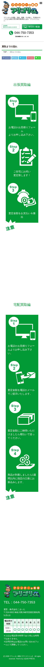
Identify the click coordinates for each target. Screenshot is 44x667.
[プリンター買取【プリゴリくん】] (20, 7)
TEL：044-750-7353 (19, 602)
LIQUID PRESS (29, 659)
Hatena (23, 58)
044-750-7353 (24, 32)
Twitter (15, 58)
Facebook (7, 58)
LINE (38, 58)
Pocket (31, 58)
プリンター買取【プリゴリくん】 (22, 656)
